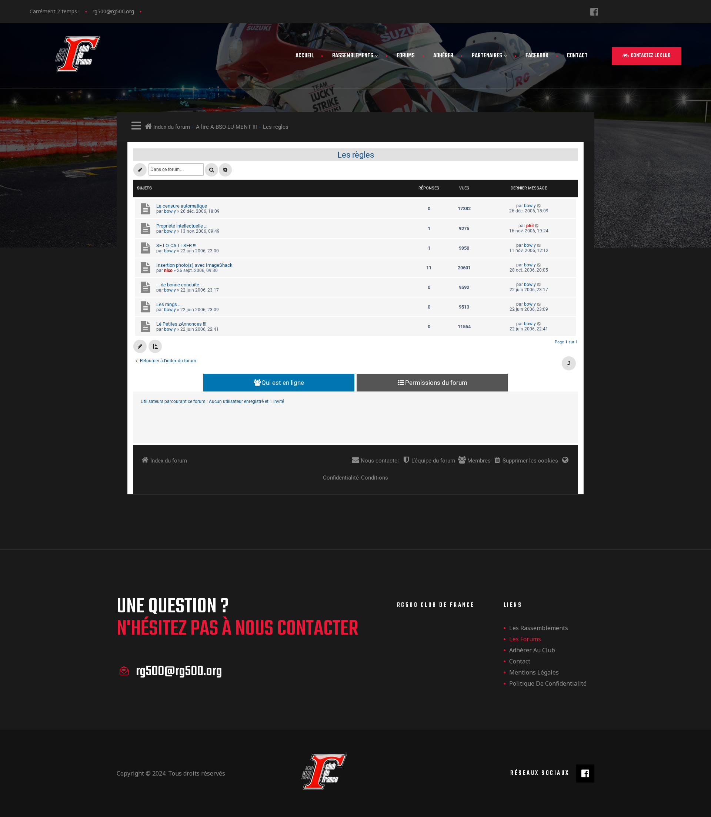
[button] (646, 56)
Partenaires (487, 56)
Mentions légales (534, 672)
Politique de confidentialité (548, 683)
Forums (406, 56)
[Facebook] (594, 12)
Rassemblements (352, 56)
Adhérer (443, 56)
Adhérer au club (532, 650)
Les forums (525, 639)
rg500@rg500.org (113, 11)
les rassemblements (538, 628)
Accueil (305, 56)
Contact (577, 56)
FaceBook (536, 56)
